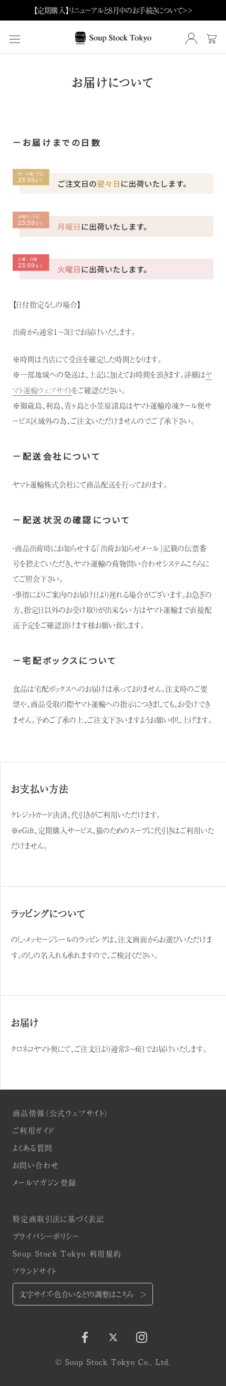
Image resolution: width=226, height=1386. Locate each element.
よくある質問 (33, 1147)
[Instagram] (141, 1336)
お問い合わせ (36, 1165)
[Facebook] (84, 1336)
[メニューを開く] (14, 38)
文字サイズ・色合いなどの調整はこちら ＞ (83, 1294)
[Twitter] (113, 1336)
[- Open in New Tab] (191, 39)
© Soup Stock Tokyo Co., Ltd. (113, 1362)
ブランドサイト (35, 1270)
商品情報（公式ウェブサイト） (61, 1113)
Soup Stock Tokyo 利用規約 (67, 1253)
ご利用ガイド (33, 1130)
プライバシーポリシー (46, 1236)
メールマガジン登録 (45, 1182)
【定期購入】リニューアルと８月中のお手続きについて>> (113, 10)
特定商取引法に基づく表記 (59, 1218)
